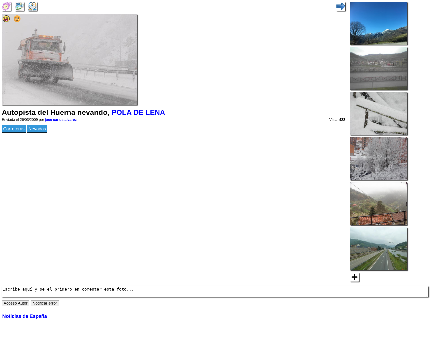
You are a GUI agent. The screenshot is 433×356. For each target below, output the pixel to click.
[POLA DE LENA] (6, 5)
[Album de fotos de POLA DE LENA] (19, 5)
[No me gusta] (17, 20)
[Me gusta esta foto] (6, 20)
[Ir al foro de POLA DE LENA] (32, 5)
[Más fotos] (354, 276)
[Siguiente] (340, 5)
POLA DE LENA (138, 112)
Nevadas (37, 128)
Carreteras (14, 128)
